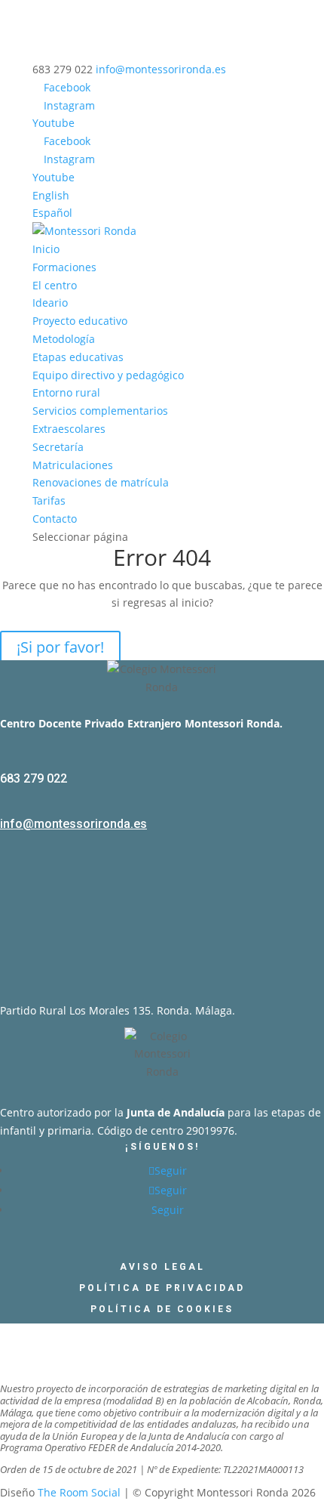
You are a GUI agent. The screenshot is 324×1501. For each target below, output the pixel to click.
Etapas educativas (78, 357)
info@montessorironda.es (73, 824)
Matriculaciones (72, 465)
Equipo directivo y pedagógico (108, 375)
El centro (54, 285)
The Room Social (79, 1492)
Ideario (50, 302)
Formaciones (64, 267)
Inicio (46, 249)
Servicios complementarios (100, 410)
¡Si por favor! (60, 647)
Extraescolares (68, 429)
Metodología (63, 339)
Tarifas (49, 500)
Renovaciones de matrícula (100, 482)
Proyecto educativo (79, 320)
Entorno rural (66, 392)
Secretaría (58, 447)
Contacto (54, 518)
